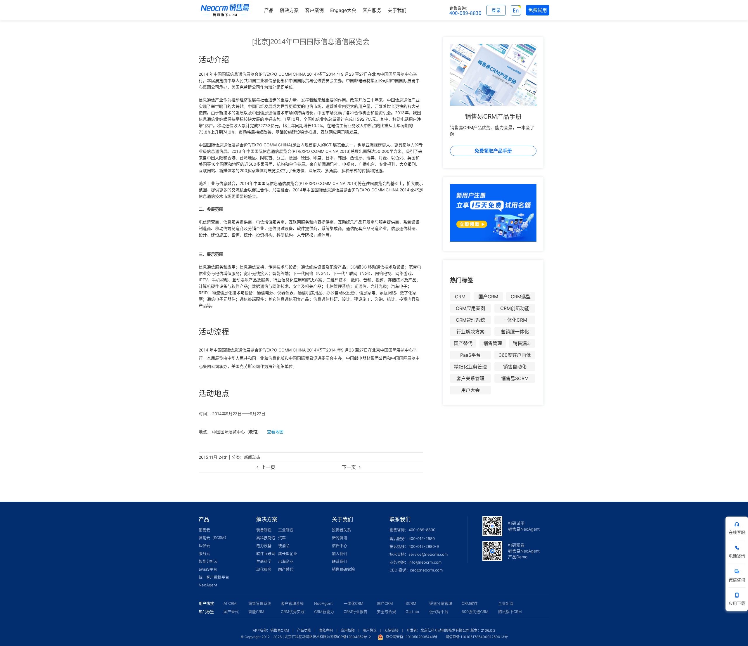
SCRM (411, 603)
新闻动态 (252, 457)
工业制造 (285, 529)
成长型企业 (287, 553)
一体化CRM (515, 320)
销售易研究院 (343, 569)
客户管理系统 (292, 603)
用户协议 (370, 630)
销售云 (204, 529)
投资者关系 (341, 529)
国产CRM (488, 296)
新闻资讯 (339, 537)
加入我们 (339, 553)
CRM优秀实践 (292, 611)
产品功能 (304, 630)
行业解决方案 (470, 332)
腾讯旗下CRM (510, 611)
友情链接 (392, 630)
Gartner (413, 611)
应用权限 (348, 630)
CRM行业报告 (355, 611)
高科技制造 (265, 537)
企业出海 (505, 603)
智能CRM (256, 611)
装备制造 (263, 529)
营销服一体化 (515, 332)
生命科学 (263, 561)
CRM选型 (521, 296)
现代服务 (263, 569)
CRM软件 (470, 603)
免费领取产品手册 (493, 151)
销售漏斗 (522, 343)
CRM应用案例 (470, 308)
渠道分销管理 (440, 603)
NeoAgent (208, 585)
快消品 (284, 545)
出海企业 (285, 561)
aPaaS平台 (208, 569)
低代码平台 (438, 611)
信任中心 (339, 545)
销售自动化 (515, 367)
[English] (516, 10)
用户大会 (470, 390)
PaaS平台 (470, 355)
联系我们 (339, 561)
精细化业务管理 (470, 367)
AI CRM (230, 603)
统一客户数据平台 (214, 577)
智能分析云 (208, 561)
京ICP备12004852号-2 (352, 637)
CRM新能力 (324, 611)
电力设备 (263, 545)
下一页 (349, 467)
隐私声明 (326, 630)
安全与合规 (386, 611)
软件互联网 (265, 553)
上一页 (268, 467)
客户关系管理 (470, 378)
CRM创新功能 (514, 308)
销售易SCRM (515, 378)
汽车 (282, 537)
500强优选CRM (475, 611)
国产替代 (463, 343)
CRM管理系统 (470, 320)
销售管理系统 (259, 603)
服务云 (204, 553)
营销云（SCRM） (213, 537)
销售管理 (492, 343)
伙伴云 (204, 545)
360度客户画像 (515, 355)
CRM (460, 296)
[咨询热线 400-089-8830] (465, 10)
